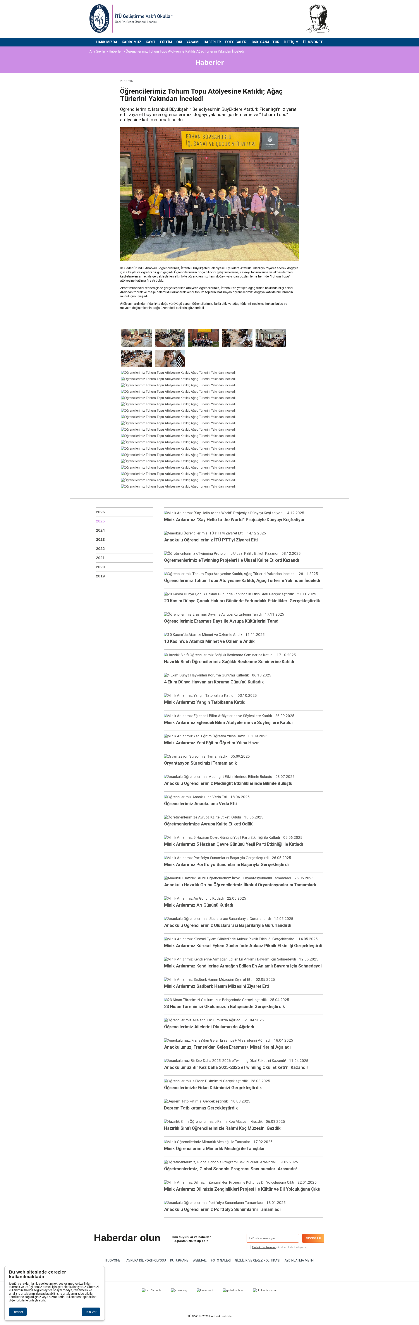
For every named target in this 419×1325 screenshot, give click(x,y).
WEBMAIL (200, 1260)
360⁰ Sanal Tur (265, 42)
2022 (100, 548)
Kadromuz (131, 42)
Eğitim (166, 42)
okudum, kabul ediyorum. (280, 1247)
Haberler (212, 42)
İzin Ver (91, 1312)
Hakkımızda (106, 42)
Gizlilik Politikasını (264, 1247)
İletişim (291, 42)
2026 (100, 512)
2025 (100, 521)
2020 (100, 567)
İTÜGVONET (313, 42)
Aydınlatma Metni (299, 1260)
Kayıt (151, 42)
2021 (100, 558)
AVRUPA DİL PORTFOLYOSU (146, 1260)
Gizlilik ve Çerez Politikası (257, 1260)
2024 (100, 530)
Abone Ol (313, 1238)
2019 (100, 576)
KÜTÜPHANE (179, 1260)
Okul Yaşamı (187, 42)
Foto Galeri (236, 42)
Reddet (18, 1312)
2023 (100, 539)
